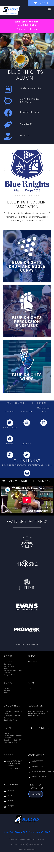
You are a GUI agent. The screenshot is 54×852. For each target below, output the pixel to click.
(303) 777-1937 (37, 761)
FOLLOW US (11, 784)
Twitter (9, 795)
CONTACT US (36, 755)
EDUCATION (35, 705)
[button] (49, 9)
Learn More (27, 256)
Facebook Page (30, 112)
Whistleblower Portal (39, 776)
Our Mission (8, 662)
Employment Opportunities (13, 670)
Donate (24, 135)
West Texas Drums (10, 742)
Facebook (10, 790)
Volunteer (26, 123)
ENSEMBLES (12, 705)
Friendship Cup (33, 716)
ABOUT (8, 656)
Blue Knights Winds (10, 720)
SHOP (32, 656)
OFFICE (9, 755)
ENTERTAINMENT (39, 727)
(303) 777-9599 (37, 766)
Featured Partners (27, 522)
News (6, 668)
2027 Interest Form (27, 29)
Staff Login (31, 688)
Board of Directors (9, 666)
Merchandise (32, 662)
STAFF (32, 682)
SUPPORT (10, 682)
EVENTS (9, 727)
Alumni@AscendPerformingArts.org (33, 465)
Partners (7, 673)
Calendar (7, 733)
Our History (7, 664)
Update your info (30, 88)
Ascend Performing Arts (15, 761)
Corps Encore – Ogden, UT (12, 740)
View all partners (27, 644)
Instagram (11, 806)
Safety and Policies (10, 675)
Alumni (6, 693)
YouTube (10, 801)
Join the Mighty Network (29, 100)
